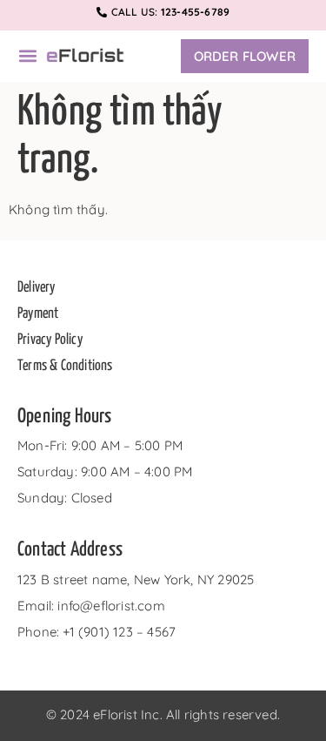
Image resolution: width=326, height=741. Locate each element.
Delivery (36, 287)
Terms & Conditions (65, 366)
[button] (27, 56)
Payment (37, 314)
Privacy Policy (50, 340)
